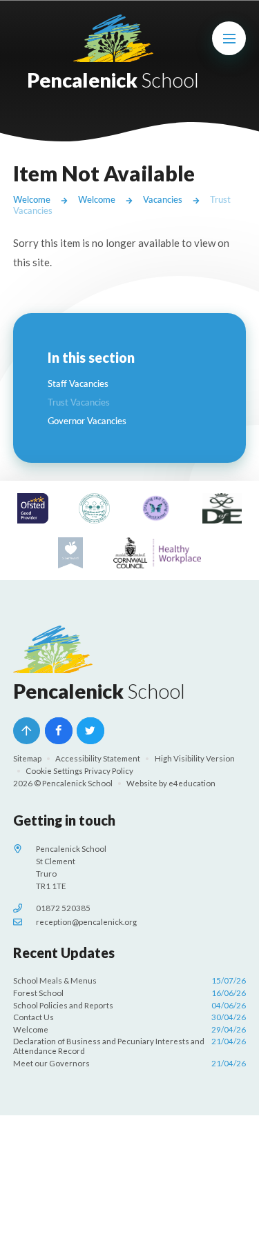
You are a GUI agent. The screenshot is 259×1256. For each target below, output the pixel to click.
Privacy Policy (108, 770)
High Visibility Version (195, 758)
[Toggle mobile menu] (229, 38)
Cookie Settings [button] (54, 770)
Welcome (31, 199)
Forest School (130, 992)
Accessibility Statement (97, 758)
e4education (192, 783)
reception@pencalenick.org (86, 921)
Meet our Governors (130, 1063)
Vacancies (162, 199)
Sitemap (27, 758)
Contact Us (130, 1017)
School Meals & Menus (130, 980)
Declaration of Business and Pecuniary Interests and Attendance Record (130, 1046)
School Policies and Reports (130, 1005)
